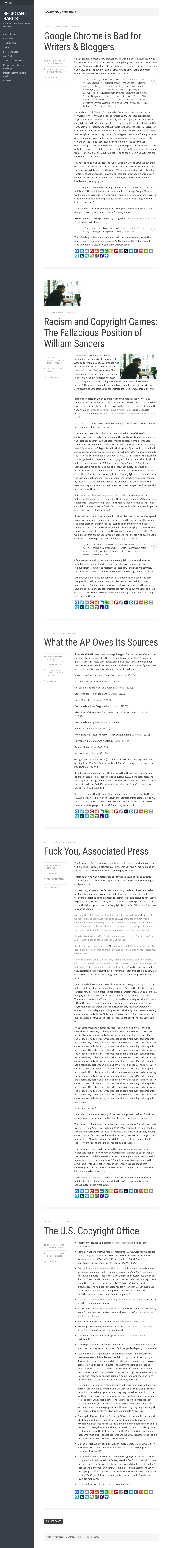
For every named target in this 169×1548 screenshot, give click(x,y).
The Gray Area (9, 43)
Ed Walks (7, 80)
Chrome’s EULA (95, 62)
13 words (112, 693)
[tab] (6, 3)
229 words (96, 728)
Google (50, 63)
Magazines (52, 360)
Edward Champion (71, 27)
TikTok (6, 47)
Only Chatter (8, 56)
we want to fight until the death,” (111, 967)
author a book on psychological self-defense (121, 1299)
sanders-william (54, 363)
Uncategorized (54, 664)
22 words (136, 734)
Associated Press (55, 656)
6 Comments (52, 1262)
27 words (116, 740)
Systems (61, 1247)
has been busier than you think (110, 1268)
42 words (123, 675)
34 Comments (53, 78)
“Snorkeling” (84, 1255)
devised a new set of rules (120, 863)
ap (48, 670)
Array (96, 1537)
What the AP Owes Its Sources (101, 642)
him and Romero (96, 1290)
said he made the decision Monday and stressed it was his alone (118, 929)
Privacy (58, 63)
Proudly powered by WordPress (62, 1537)
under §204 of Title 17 (128, 538)
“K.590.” (100, 1255)
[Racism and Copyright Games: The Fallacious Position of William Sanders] (101, 293)
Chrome (50, 61)
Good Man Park (89, 1299)
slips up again (131, 194)
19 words (98, 699)
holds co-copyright (122, 1242)
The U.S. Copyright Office (91, 1231)
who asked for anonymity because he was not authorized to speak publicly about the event (114, 926)
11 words (114, 706)
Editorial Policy (10, 38)
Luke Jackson (81, 370)
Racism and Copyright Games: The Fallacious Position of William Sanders (100, 332)
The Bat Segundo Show (13, 60)
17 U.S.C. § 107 (139, 905)
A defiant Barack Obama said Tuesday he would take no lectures (107, 915)
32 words (119, 687)
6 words (96, 753)
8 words (106, 681)
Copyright (60, 61)
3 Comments (52, 377)
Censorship (52, 659)
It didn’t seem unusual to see (89, 945)
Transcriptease (82, 355)
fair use (61, 662)
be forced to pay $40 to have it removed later (109, 409)
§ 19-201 (121, 455)
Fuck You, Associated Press (96, 851)
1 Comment (52, 681)
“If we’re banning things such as (90, 959)
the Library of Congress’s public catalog (107, 495)
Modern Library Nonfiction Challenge (14, 74)
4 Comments (52, 887)
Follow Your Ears (10, 51)
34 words (105, 722)
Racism (61, 360)
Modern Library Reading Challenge (13, 67)
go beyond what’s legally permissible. (131, 945)
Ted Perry (82, 1127)
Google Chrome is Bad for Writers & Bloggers (92, 41)
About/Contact (10, 34)
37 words (95, 747)
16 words (93, 759)
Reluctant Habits (14, 16)
